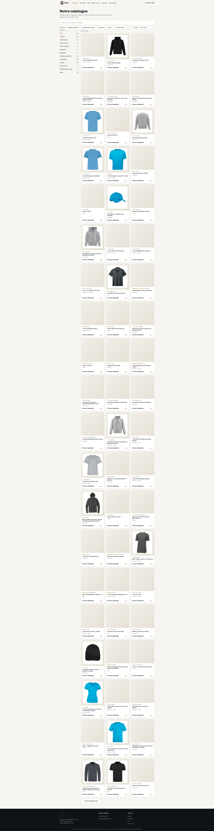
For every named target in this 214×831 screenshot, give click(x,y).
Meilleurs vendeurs (73, 27)
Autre (69, 72)
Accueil (130, 816)
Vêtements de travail (69, 69)
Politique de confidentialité (123, 829)
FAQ (88, 3)
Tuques (69, 62)
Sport (109, 27)
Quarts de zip (69, 43)
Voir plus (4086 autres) (91, 801)
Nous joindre (112, 3)
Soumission (131, 823)
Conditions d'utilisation (136, 829)
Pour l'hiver (101, 27)
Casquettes (69, 59)
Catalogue (75, 3)
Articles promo (95, 3)
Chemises (69, 49)
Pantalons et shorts (69, 56)
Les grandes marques (88, 27)
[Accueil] (64, 3)
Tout (69, 33)
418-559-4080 (103, 816)
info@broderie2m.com (105, 818)
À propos (104, 3)
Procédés (82, 3)
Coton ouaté (69, 39)
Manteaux (69, 53)
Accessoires (69, 66)
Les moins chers (119, 27)
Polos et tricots (69, 46)
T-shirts (69, 36)
